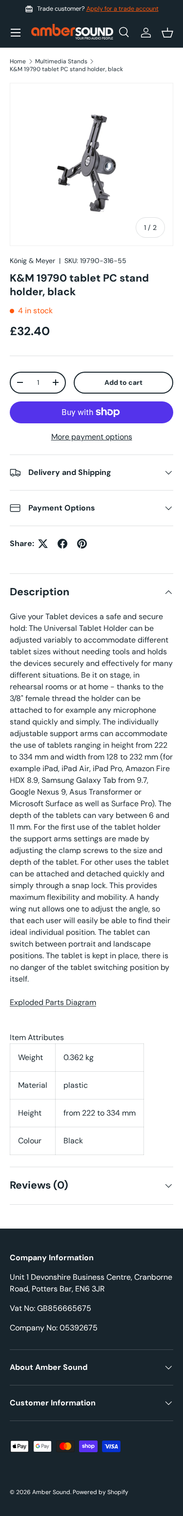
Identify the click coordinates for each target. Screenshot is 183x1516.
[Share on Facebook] (62, 543)
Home (18, 61)
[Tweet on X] (43, 543)
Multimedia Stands (61, 61)
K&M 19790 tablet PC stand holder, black (66, 69)
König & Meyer (32, 260)
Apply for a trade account (122, 9)
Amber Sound (51, 1492)
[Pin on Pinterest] (82, 543)
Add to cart (123, 382)
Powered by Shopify (100, 1492)
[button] (167, 32)
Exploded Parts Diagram (53, 1002)
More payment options (91, 437)
